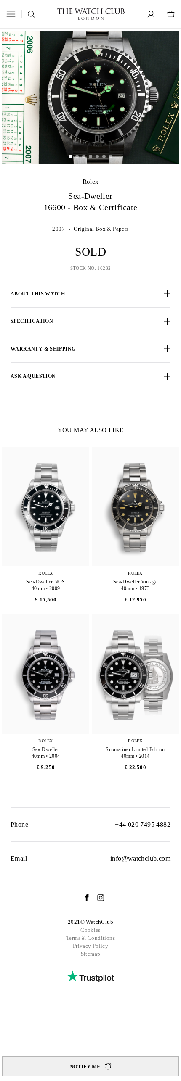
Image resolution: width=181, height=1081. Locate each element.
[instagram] (96, 898)
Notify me (85, 1066)
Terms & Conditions (90, 938)
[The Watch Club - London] (91, 14)
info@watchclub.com (140, 858)
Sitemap (91, 954)
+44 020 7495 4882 (142, 824)
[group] (90, 97)
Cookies (90, 930)
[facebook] (82, 898)
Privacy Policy (90, 946)
